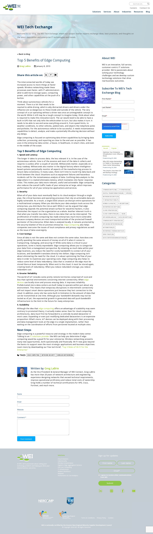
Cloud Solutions (63, 459)
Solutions (96, 12)
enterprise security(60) (111, 207)
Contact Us (145, 8)
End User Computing (65, 467)
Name (19, 394)
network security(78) (111, 196)
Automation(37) (109, 227)
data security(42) (124, 217)
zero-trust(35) (108, 234)
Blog (148, 12)
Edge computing (71, 224)
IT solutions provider (39, 336)
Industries (126, 12)
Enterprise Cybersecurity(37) (113, 231)
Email (19, 402)
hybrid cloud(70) (109, 203)
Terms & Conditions (88, 518)
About (116, 12)
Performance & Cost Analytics (68, 475)
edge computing (46, 308)
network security (48, 355)
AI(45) (123, 214)
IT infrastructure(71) (111, 200)
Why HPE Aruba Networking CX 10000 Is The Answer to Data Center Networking (112, 163)
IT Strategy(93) (124, 190)
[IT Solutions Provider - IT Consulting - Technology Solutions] (12, 7)
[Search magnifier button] (148, 3)
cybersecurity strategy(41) (113, 221)
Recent (105, 148)
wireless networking (65, 355)
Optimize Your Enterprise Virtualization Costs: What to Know (113, 154)
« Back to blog (23, 54)
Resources (138, 12)
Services (107, 12)
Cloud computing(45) (111, 214)
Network (61, 473)
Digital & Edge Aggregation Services (70, 465)
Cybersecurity (62, 461)
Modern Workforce (64, 471)
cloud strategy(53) (110, 210)
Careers (133, 8)
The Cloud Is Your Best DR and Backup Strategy (112, 171)
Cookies (110, 518)
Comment (21, 417)
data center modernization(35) (114, 238)
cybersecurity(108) (110, 190)
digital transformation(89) (113, 193)
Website (20, 410)
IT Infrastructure (63, 469)
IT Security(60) (123, 203)
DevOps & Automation (65, 463)
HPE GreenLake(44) (109, 217)
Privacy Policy (101, 518)
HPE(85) (128, 193)
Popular (114, 148)
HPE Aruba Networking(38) (112, 224)
